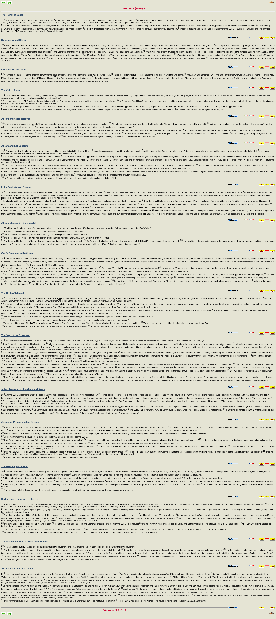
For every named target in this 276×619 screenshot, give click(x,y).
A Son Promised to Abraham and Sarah (23, 389)
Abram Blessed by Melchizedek (18, 223)
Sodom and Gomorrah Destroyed (19, 499)
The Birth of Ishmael (12, 293)
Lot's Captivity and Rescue (16, 187)
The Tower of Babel (12, 14)
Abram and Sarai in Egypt (15, 118)
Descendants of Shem (13, 40)
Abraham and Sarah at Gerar (17, 568)
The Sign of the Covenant (15, 335)
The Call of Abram (11, 90)
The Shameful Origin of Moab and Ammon (24, 541)
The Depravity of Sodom (14, 466)
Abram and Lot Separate (14, 146)
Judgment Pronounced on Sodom (20, 422)
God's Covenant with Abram (17, 253)
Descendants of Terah (13, 69)
